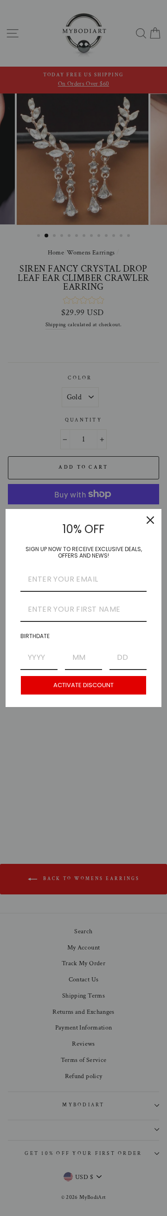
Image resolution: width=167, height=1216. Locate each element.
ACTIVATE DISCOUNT (83, 685)
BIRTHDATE (35, 636)
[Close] (150, 520)
